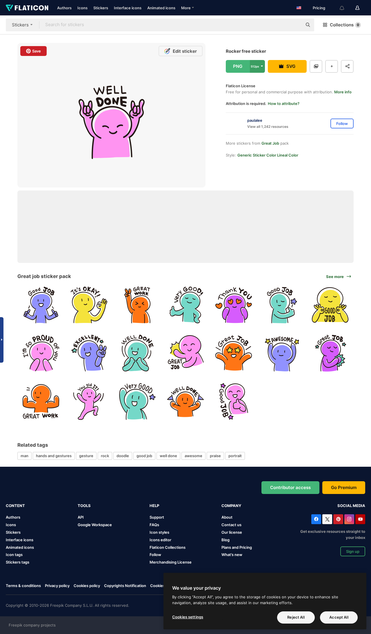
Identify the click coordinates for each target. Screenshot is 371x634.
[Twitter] (327, 519)
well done (168, 455)
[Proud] (41, 353)
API (81, 517)
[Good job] (41, 305)
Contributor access (290, 487)
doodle (123, 455)
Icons (82, 8)
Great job (270, 143)
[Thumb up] (185, 305)
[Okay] (89, 305)
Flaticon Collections (168, 547)
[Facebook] (316, 519)
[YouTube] (360, 519)
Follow (155, 554)
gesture (86, 455)
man (24, 455)
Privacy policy (57, 585)
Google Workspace (95, 524)
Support (157, 517)
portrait (235, 455)
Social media (351, 505)
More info (343, 92)
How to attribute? (283, 103)
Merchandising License (171, 562)
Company (231, 505)
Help (154, 505)
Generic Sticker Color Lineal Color (267, 155)
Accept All (338, 617)
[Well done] (137, 353)
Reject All (295, 617)
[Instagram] (349, 519)
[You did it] (89, 401)
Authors (64, 8)
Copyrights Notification (125, 585)
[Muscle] (41, 401)
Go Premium (344, 487)
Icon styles (159, 532)
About (226, 517)
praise (215, 455)
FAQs (154, 524)
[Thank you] (234, 305)
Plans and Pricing (236, 547)
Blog (225, 539)
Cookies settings (187, 617)
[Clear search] (295, 25)
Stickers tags (17, 562)
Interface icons (127, 8)
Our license (231, 532)
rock (105, 455)
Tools (84, 505)
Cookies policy (87, 585)
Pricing (319, 8)
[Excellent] (89, 353)
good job (144, 455)
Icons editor (160, 539)
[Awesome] (282, 353)
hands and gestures (54, 455)
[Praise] (137, 401)
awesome (193, 455)
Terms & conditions (23, 585)
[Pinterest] (338, 519)
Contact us (231, 524)
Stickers (100, 8)
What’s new (231, 554)
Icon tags (14, 554)
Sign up (352, 551)
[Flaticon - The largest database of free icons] (27, 8)
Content (15, 505)
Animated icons (161, 8)
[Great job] (137, 305)
